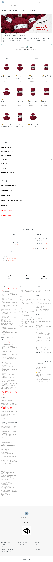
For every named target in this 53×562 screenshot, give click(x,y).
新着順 (48, 58)
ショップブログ (21, 540)
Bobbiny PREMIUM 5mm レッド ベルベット (6, 101)
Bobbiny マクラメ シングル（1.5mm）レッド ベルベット (33, 76)
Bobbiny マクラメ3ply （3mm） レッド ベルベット (33, 101)
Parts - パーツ (5, 164)
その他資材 (4, 168)
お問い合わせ (38, 549)
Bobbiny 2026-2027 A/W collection (24, 5)
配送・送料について (5, 542)
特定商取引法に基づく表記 (7, 549)
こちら (12, 309)
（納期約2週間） (11, 200)
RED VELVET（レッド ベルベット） (39, 5)
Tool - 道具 (4, 160)
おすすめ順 (37, 58)
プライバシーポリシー (6, 551)
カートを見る (38, 547)
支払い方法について (5, 547)
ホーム (2, 5)
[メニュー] (51, 2)
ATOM (22, 544)
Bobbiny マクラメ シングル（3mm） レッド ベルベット (20, 126)
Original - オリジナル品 (7, 172)
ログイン (37, 544)
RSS (19, 544)
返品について (4, 544)
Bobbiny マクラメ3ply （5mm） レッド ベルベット (46, 101)
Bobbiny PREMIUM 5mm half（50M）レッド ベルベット (6, 76)
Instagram (38, 352)
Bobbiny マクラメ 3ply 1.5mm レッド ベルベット (46, 76)
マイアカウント (38, 540)
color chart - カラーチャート (9, 205)
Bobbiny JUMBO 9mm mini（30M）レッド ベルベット (20, 76)
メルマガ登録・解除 (22, 542)
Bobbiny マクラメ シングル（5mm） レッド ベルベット (20, 101)
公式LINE (46, 352)
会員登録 (37, 542)
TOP (45, 2)
